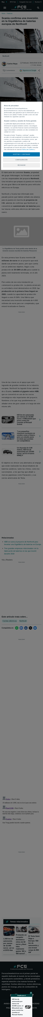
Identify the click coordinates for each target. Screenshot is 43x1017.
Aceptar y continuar (21, 154)
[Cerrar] (31, 993)
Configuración (21, 160)
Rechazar (21, 165)
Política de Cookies (28, 149)
